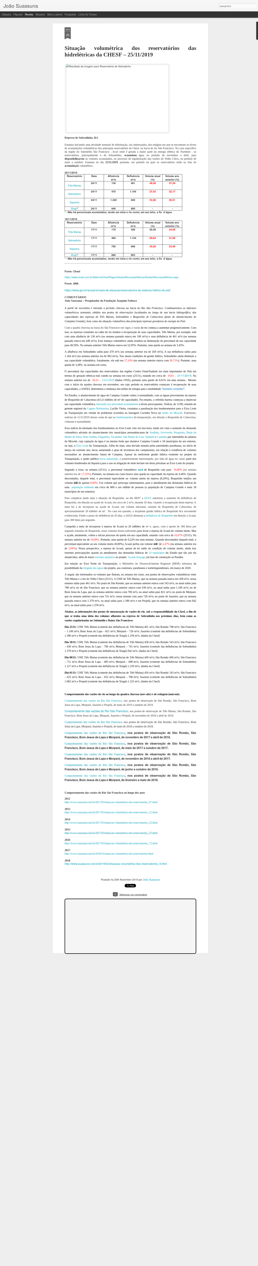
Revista (29, 14)
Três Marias (74, 185)
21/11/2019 (184, 376)
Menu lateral (54, 14)
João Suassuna (151, 879)
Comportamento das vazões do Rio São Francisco (96, 711)
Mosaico (40, 14)
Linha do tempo (87, 14)
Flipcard (18, 14)
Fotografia (70, 14)
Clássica (6, 14)
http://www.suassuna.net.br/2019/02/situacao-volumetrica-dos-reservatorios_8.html (116, 864)
